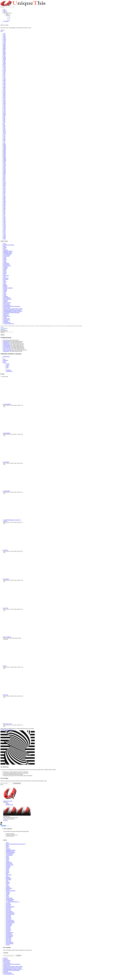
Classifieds (8, 370)
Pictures (7, 858)
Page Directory (9, 863)
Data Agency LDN (7, 723)
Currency (3, 30)
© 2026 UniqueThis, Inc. (8, 974)
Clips (7, 884)
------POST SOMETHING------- (13, 901)
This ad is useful (9, 804)
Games (7, 885)
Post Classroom (9, 911)
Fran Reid (5, 550)
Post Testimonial (9, 932)
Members (8, 887)
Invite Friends (9, 888)
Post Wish (8, 927)
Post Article (8, 904)
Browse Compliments (10, 890)
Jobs (4, 359)
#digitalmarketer (7, 343)
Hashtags (8, 889)
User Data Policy (7, 962)
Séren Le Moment (7, 637)
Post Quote (8, 928)
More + (4, 362)
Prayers (7, 868)
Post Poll (8, 931)
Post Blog (8, 903)
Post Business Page (10, 922)
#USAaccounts (6, 345)
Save (6, 241)
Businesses (5, 360)
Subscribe (5, 820)
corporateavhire (6, 491)
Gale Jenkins (6, 579)
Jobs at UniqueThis (7, 972)
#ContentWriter (6, 346)
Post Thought (9, 925)
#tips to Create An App (8, 350)
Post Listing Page (10, 920)
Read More (3, 329)
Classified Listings (10, 899)
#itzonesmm (6, 351)
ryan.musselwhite (7, 404)
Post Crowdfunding (10, 914)
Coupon (7, 883)
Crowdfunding (9, 855)
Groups (7, 896)
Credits (7, 894)
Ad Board (8, 848)
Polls (7, 873)
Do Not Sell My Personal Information (11, 970)
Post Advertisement (10, 906)
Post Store (8, 909)
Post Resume (9, 933)
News (4, 361)
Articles (7, 363)
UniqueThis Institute (10, 852)
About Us (5, 958)
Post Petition (8, 937)
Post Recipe (8, 930)
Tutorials (8, 891)
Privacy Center (6, 965)
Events (7, 365)
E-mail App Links (17, 783)
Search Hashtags (4, 330)
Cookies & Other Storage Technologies (11, 964)
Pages (7, 366)
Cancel (2, 241)
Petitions (8, 882)
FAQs (7, 895)
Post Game (8, 938)
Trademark (5, 971)
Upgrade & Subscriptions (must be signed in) (15, 844)
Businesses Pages (10, 864)
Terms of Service (7, 960)
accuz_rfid (5, 608)
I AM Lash (5, 694)
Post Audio (8, 918)
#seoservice (6, 342)
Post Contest (8, 939)
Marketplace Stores (10, 851)
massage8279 (6, 462)
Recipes (7, 872)
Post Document (9, 936)
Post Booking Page (10, 912)
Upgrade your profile (7, 801)
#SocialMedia (6, 341)
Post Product (8, 907)
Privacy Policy (6, 961)
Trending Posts (6, 356)
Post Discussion (9, 934)
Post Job (8, 944)
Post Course (8, 910)
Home (7, 842)
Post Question (9, 923)
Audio (7, 859)
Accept (2, 327)
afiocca (4, 665)
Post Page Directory (10, 921)
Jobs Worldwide (9, 900)
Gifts (7, 880)
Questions (8, 866)
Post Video (8, 916)
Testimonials (8, 874)
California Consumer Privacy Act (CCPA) (12, 967)
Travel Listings (9, 371)
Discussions (8, 878)
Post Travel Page (9, 942)
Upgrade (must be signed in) (7, 729)
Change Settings (4, 328)
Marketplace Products (10, 850)
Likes (7, 875)
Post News (8, 905)
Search (2, 334)
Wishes (7, 869)
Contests (8, 893)
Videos (7, 857)
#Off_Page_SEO (7, 348)
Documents (8, 879)
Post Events (8, 915)
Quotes (7, 871)
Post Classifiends (9, 943)
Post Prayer (8, 926)
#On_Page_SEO (7, 347)
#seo (4, 340)
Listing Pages (9, 862)
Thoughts (8, 867)
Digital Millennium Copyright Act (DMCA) (12, 969)
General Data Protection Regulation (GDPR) (13, 966)
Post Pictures (9, 917)
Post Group (8, 941)
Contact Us (5, 959)
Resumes (8, 877)
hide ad (7, 803)
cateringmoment (6, 433)
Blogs (7, 845)
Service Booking (9, 853)
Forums (7, 861)
